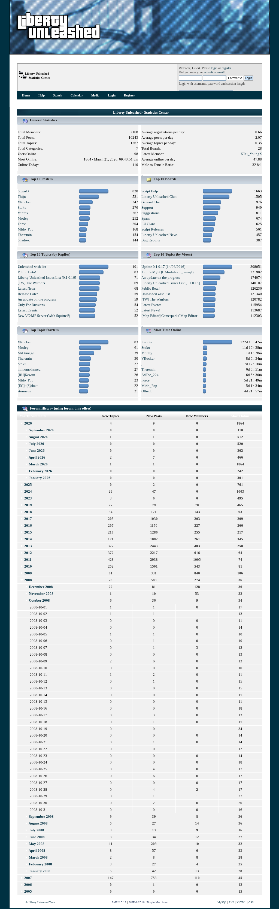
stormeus (24, 391)
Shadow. (24, 240)
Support (147, 207)
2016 (28, 525)
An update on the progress (37, 299)
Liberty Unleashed (37, 73)
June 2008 (37, 837)
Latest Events (28, 310)
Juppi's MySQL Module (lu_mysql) (167, 272)
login (214, 68)
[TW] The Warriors (31, 283)
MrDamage (26, 353)
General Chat (151, 202)
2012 (28, 553)
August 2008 (38, 823)
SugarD (23, 191)
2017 (28, 519)
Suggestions (150, 213)
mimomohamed (29, 369)
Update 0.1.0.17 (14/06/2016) (163, 267)
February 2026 (40, 471)
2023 (28, 498)
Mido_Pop (26, 229)
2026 (28, 423)
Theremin (25, 235)
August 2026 (38, 437)
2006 (28, 885)
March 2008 (38, 857)
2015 (28, 532)
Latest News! (27, 288)
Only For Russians (31, 305)
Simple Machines (157, 902)
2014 (28, 539)
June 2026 (37, 451)
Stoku (22, 207)
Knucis (146, 342)
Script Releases (152, 229)
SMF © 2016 (137, 902)
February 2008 (40, 864)
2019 (28, 505)
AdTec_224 (150, 375)
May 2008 (36, 844)
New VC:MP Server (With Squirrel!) (44, 316)
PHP (231, 902)
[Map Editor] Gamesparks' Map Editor (169, 316)
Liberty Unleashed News (159, 235)
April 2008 (37, 851)
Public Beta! (27, 272)
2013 (28, 546)
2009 (28, 573)
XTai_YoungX (251, 154)
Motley (23, 218)
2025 (28, 485)
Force (22, 224)
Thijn (22, 197)
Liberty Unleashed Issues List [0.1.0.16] (47, 277)
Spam (145, 218)
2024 (28, 491)
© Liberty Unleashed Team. (41, 902)
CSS (251, 902)
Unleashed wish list (32, 267)
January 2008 (39, 871)
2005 (28, 891)
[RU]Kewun (26, 375)
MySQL (221, 902)
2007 (28, 878)
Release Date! (28, 294)
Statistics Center (39, 77)
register (226, 68)
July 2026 (36, 444)
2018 (28, 512)
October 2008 (39, 600)
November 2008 (41, 594)
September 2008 (41, 816)
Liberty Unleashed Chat (159, 197)
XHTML (241, 902)
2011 (28, 559)
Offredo (147, 391)
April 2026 (37, 457)
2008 (28, 580)
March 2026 (38, 464)
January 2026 (39, 478)
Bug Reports (150, 240)
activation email (214, 72)
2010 (28, 566)
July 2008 (36, 830)
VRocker (24, 202)
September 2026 (41, 430)
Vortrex (23, 213)
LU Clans (148, 224)
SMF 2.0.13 (119, 902)
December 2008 (41, 587)
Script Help (149, 191)
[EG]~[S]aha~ (28, 386)
